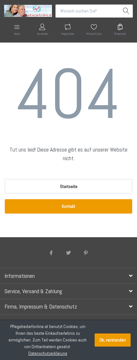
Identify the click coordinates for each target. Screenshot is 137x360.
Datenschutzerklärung (47, 353)
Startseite (68, 186)
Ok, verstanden (112, 340)
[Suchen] (126, 11)
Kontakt (68, 206)
